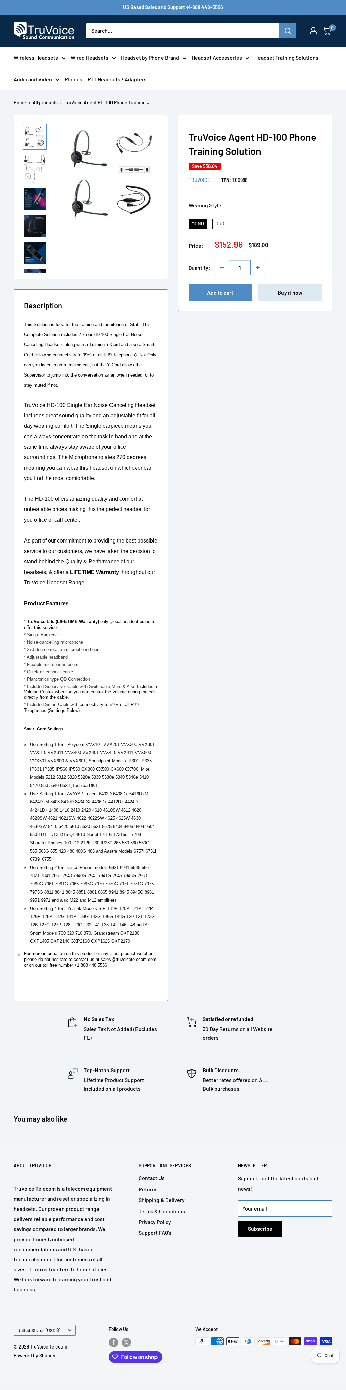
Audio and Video (33, 79)
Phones (73, 79)
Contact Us (152, 1178)
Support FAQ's (155, 1232)
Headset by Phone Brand (150, 57)
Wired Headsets (89, 57)
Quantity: (200, 267)
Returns (148, 1189)
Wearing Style (205, 205)
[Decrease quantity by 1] (222, 267)
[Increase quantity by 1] (258, 267)
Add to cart (220, 292)
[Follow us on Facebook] (113, 1342)
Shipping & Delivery (162, 1200)
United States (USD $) (38, 1330)
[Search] (287, 30)
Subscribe (260, 1228)
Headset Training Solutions (286, 57)
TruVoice (199, 180)
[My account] (313, 30)
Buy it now (290, 292)
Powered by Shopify (34, 1355)
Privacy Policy (155, 1222)
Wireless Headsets (36, 57)
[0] (327, 31)
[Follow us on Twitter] (126, 1342)
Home (20, 102)
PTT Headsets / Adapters (117, 79)
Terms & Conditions (162, 1211)
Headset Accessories (217, 57)
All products (45, 102)
